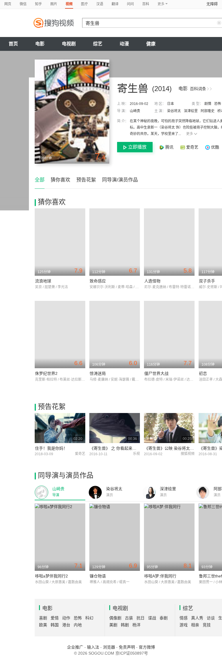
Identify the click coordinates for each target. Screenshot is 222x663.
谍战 (152, 618)
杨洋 (136, 625)
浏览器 (109, 647)
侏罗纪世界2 (46, 373)
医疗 (84, 4)
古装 (129, 618)
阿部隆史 (207, 111)
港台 (66, 625)
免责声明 (127, 647)
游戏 (184, 625)
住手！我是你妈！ (51, 448)
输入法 (93, 647)
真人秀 (197, 618)
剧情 (207, 104)
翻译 (115, 4)
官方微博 (147, 647)
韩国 (55, 625)
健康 (151, 43)
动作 (66, 618)
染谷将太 (174, 111)
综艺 (97, 43)
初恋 (203, 373)
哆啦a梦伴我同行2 (51, 576)
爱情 (55, 618)
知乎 (38, 4)
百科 (145, 4)
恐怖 (217, 104)
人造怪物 (152, 281)
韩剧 (125, 625)
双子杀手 (207, 281)
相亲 (195, 625)
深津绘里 (191, 111)
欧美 (43, 625)
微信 (23, 4)
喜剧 (43, 618)
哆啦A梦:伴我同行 (160, 576)
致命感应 (98, 281)
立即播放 (137, 147)
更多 (189, 134)
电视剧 (69, 43)
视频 (69, 4)
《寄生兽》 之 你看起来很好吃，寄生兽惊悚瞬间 (133, 448)
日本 (170, 104)
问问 (130, 4)
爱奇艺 (192, 147)
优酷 (214, 147)
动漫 (124, 43)
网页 (7, 4)
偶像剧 (115, 618)
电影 (40, 43)
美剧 (113, 625)
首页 (13, 43)
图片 (53, 4)
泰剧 (164, 618)
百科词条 (198, 88)
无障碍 (212, 4)
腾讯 (169, 147)
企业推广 (75, 647)
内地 (78, 625)
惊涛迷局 (98, 373)
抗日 (140, 618)
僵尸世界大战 (156, 373)
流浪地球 (43, 281)
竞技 (207, 625)
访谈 (211, 618)
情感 (184, 618)
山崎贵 (135, 111)
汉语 (99, 4)
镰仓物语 (98, 576)
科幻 (89, 618)
